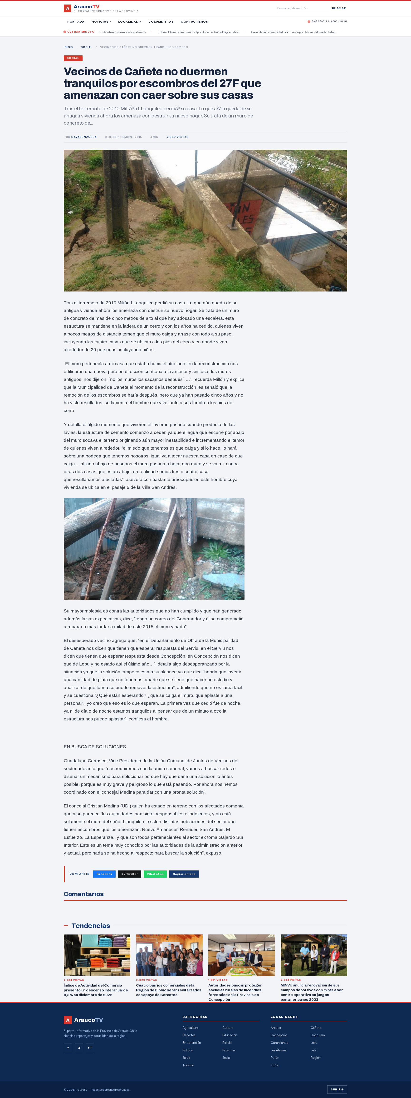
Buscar (339, 8)
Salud (186, 1057)
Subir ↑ (337, 1089)
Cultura (227, 1028)
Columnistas (161, 21)
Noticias (101, 21)
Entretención (191, 1043)
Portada (75, 21)
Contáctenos (194, 21)
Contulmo (318, 1035)
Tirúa (274, 1065)
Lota (314, 1050)
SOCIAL (86, 47)
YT (90, 1048)
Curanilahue (279, 1043)
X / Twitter (129, 874)
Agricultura (190, 1028)
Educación (229, 1035)
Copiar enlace (184, 874)
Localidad (129, 21)
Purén (275, 1057)
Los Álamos (278, 1050)
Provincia (228, 1050)
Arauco (276, 1028)
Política (187, 1050)
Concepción (279, 1035)
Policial (227, 1043)
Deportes (188, 1035)
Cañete (316, 1028)
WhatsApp (155, 874)
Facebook (104, 874)
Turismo (188, 1065)
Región (316, 1057)
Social (73, 58)
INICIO (68, 47)
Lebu (314, 1043)
